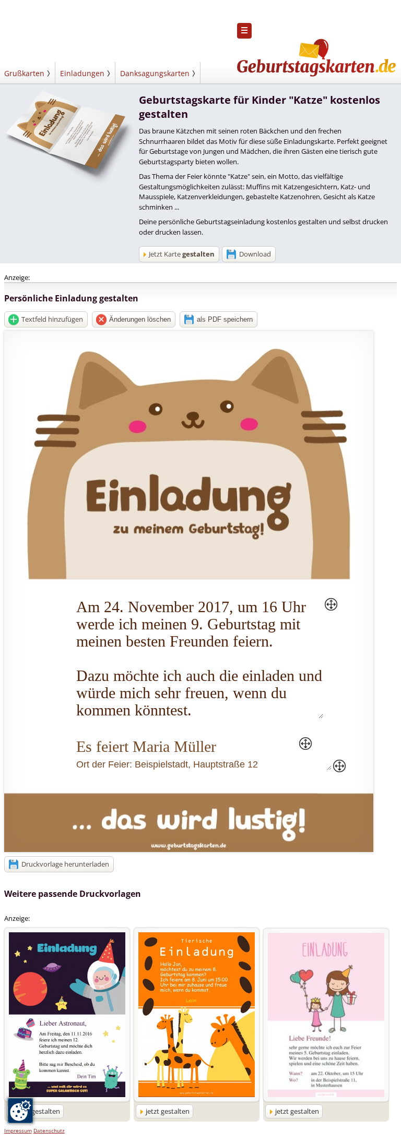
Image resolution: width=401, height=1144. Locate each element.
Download (255, 254)
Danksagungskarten (155, 73)
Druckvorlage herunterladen (65, 864)
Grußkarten (24, 73)
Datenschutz (49, 1130)
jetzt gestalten (38, 1111)
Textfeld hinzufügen (52, 319)
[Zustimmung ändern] (20, 1110)
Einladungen (82, 73)
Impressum (18, 1130)
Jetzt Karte (182, 254)
